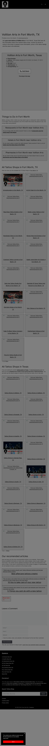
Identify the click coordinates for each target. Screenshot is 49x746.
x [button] (24, 733)
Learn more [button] (5, 738)
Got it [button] (13, 741)
